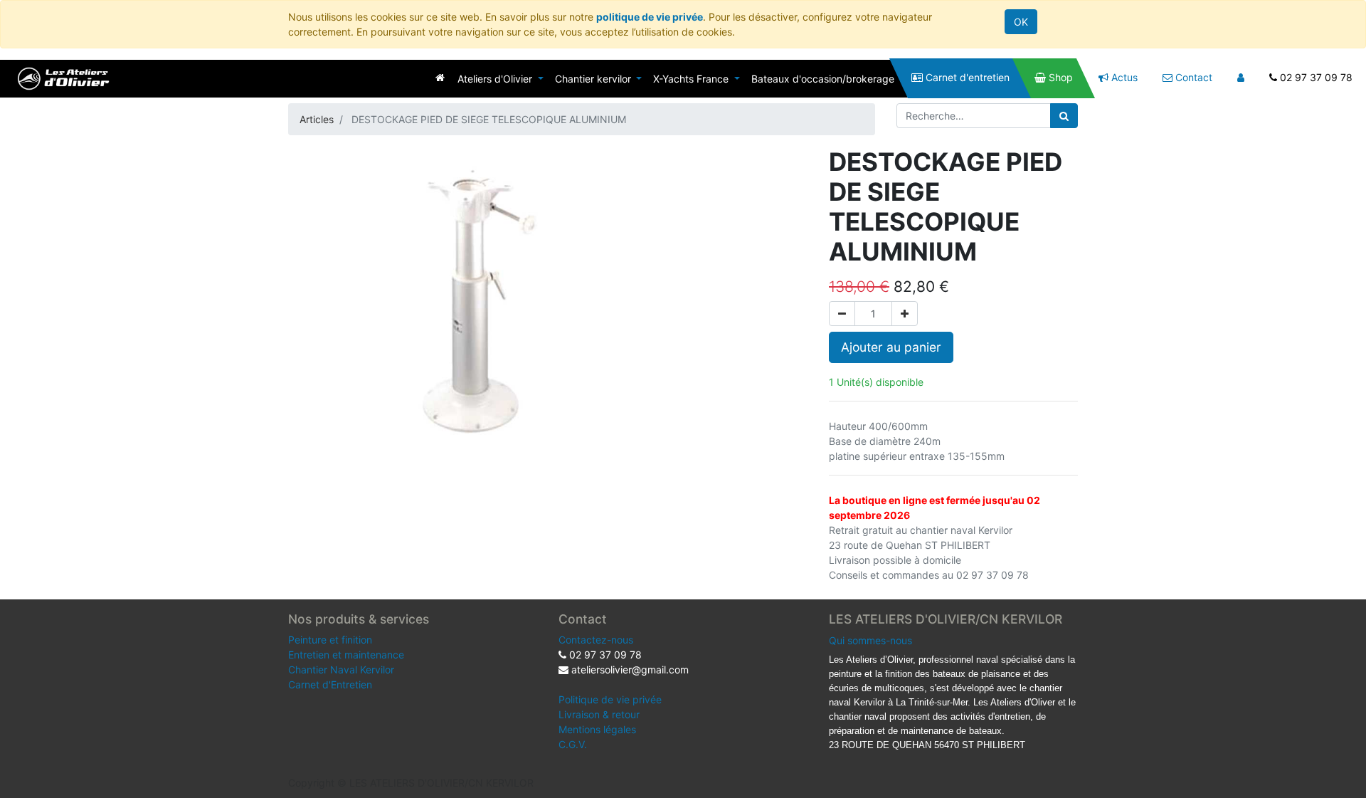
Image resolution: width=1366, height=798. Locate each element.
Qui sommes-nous (870, 640)
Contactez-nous (595, 640)
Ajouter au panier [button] (891, 347)
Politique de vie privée (610, 699)
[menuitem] (440, 77)
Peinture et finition (330, 640)
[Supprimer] (842, 313)
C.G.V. (572, 744)
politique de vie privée (649, 17)
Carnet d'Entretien (330, 684)
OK (1021, 22)
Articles (317, 119)
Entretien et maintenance (346, 655)
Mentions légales (597, 729)
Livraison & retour (599, 714)
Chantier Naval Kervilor (341, 669)
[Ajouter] (904, 313)
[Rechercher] (1064, 115)
